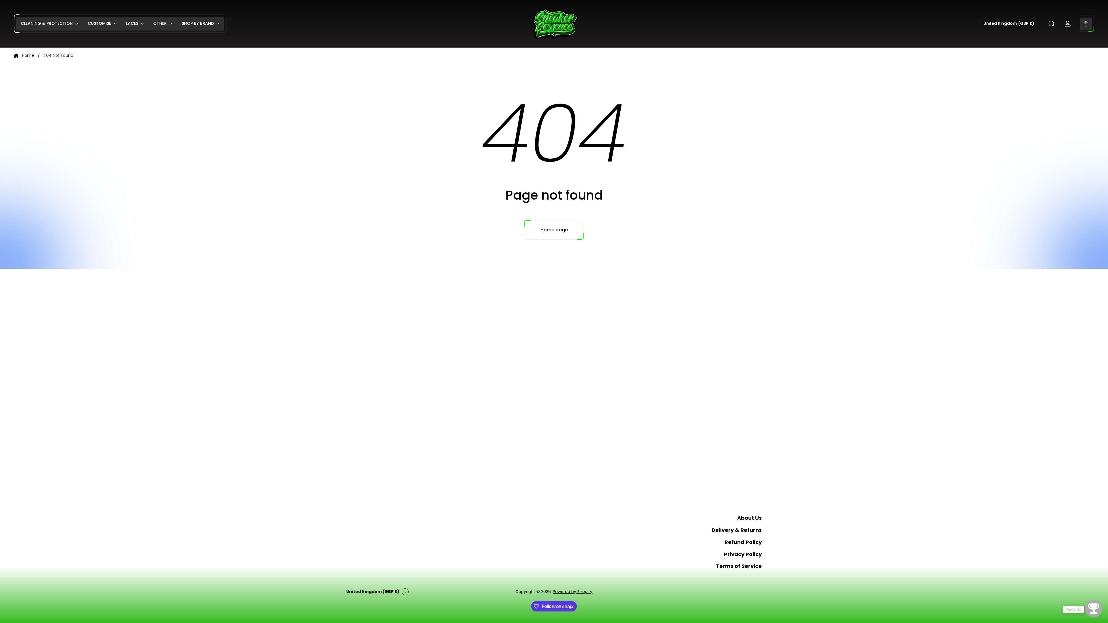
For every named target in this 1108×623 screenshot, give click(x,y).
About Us (749, 517)
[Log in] (1067, 23)
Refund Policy (743, 542)
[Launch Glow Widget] (1093, 608)
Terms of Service (739, 566)
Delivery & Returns (737, 530)
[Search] (1051, 23)
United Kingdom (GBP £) (1008, 23)
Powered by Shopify (572, 591)
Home (28, 55)
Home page (554, 229)
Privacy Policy (743, 554)
